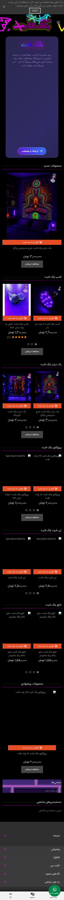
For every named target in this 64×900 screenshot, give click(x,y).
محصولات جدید (52, 166)
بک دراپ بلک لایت (50, 364)
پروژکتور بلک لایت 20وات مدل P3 (17, 496)
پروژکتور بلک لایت (51, 447)
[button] (36, 344)
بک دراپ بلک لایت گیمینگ (17, 413)
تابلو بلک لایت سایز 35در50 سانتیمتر (47, 654)
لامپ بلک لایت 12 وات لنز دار (47, 326)
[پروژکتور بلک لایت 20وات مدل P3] (17, 470)
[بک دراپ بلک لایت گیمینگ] (17, 387)
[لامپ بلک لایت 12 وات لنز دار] (47, 300)
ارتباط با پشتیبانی (29, 151)
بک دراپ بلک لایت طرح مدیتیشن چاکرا (32, 248)
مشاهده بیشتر (32, 264)
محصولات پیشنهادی (32, 684)
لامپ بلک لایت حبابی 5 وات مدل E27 (16, 326)
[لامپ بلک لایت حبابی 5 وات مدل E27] (17, 300)
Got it (35, 10)
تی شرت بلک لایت (51, 530)
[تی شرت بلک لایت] (47, 553)
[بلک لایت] (32, 22)
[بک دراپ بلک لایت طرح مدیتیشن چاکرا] (32, 206)
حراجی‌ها (56, 782)
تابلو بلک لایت (53, 605)
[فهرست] (58, 23)
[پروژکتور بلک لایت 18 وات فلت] (47, 470)
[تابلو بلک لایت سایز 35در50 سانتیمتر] (47, 628)
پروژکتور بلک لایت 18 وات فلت (47, 496)
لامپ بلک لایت (53, 277)
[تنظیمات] (6, 23)
